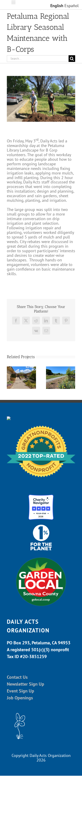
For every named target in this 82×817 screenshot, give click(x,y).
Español (71, 5)
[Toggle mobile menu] (13, 2)
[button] (10, 377)
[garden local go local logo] (41, 557)
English (56, 5)
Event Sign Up (20, 691)
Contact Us (17, 677)
